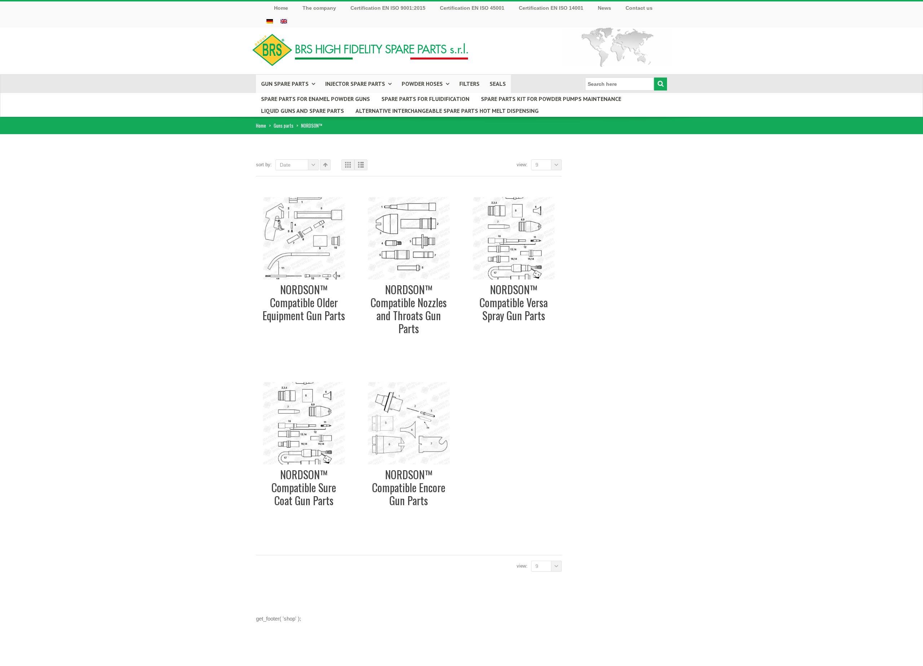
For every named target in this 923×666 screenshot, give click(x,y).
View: (522, 164)
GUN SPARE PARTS (285, 83)
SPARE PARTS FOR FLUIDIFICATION (425, 98)
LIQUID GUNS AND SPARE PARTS (302, 110)
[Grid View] (347, 164)
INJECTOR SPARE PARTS (355, 83)
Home (261, 125)
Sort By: (264, 164)
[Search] (660, 84)
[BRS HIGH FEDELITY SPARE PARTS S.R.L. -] (360, 47)
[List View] (360, 164)
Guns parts (283, 125)
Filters (469, 83)
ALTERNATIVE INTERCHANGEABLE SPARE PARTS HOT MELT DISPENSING (447, 110)
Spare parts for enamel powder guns (315, 98)
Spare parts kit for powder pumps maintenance (551, 98)
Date (285, 165)
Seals (498, 83)
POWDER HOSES (422, 83)
